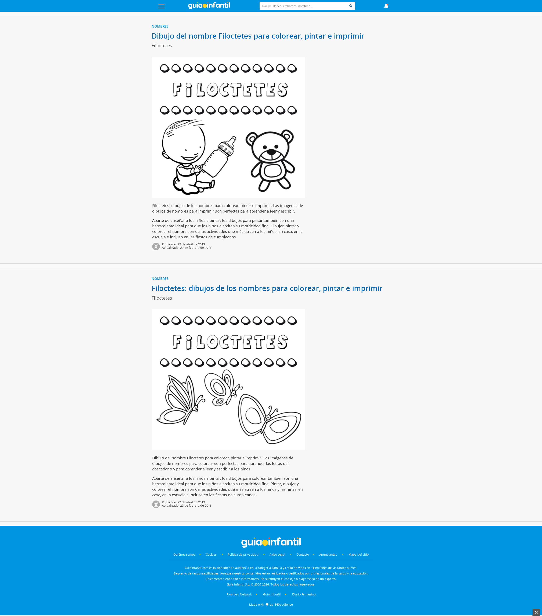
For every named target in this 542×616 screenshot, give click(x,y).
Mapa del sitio (358, 554)
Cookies (211, 554)
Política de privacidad (243, 554)
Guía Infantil (272, 594)
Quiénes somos (184, 554)
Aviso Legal (277, 554)
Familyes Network (239, 594)
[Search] (350, 6)
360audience (284, 604)
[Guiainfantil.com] (209, 8)
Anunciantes (328, 554)
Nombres (160, 26)
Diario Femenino (303, 594)
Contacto (302, 554)
